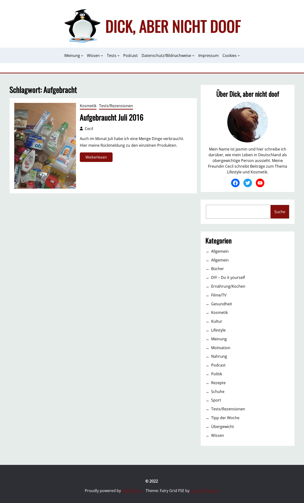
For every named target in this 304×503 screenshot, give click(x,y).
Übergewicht (222, 426)
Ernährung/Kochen (228, 286)
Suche (279, 211)
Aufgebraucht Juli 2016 (111, 117)
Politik (216, 374)
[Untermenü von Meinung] (82, 55)
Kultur (216, 321)
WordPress (132, 490)
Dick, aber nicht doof (173, 26)
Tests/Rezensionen (116, 105)
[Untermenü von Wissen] (102, 55)
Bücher (217, 268)
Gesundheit (221, 304)
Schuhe (217, 391)
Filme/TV (219, 295)
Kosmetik (88, 105)
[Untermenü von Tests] (118, 55)
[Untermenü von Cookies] (239, 55)
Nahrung (219, 356)
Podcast (218, 365)
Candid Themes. (204, 490)
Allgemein (220, 251)
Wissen (217, 435)
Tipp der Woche (225, 417)
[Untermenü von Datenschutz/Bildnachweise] (193, 55)
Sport (216, 400)
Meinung (219, 339)
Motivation (220, 347)
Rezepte (218, 382)
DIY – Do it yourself (228, 277)
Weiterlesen (97, 158)
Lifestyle (218, 330)
